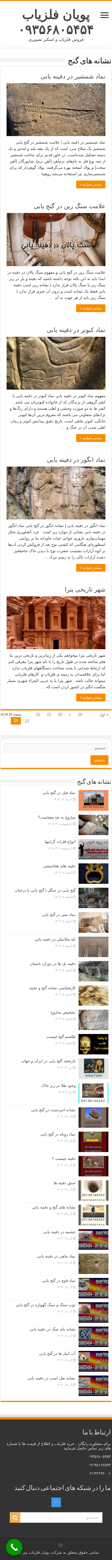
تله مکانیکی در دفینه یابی (55, 939)
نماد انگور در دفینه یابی (76, 459)
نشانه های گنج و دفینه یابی (54, 1207)
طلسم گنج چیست (61, 1036)
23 (27, 721)
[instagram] (56, 1502)
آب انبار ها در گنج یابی (57, 1353)
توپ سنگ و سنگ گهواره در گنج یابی (46, 1305)
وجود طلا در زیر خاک (59, 1085)
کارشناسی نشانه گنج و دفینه (52, 988)
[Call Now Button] (14, 1547)
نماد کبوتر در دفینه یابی (76, 330)
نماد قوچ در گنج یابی (59, 1280)
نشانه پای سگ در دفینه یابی (53, 1329)
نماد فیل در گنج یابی (59, 792)
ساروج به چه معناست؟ (57, 817)
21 (49, 714)
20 (60, 714)
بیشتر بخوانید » (91, 184)
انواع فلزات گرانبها (60, 841)
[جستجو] (15, 1518)
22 (38, 714)
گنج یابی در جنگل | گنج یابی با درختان (45, 890)
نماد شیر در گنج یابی (59, 914)
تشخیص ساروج (63, 1012)
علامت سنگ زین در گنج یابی (69, 206)
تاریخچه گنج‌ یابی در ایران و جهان (49, 1061)
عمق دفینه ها (65, 1183)
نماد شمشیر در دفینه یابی (73, 76)
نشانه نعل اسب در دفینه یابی (51, 1378)
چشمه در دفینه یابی (59, 1232)
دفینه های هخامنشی (59, 866)
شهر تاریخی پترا (85, 589)
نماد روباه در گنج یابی (58, 1134)
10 (80, 714)
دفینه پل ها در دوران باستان (53, 963)
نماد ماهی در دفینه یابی (56, 1256)
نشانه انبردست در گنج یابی (53, 1110)
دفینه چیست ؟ (64, 1158)
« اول (103, 714)
